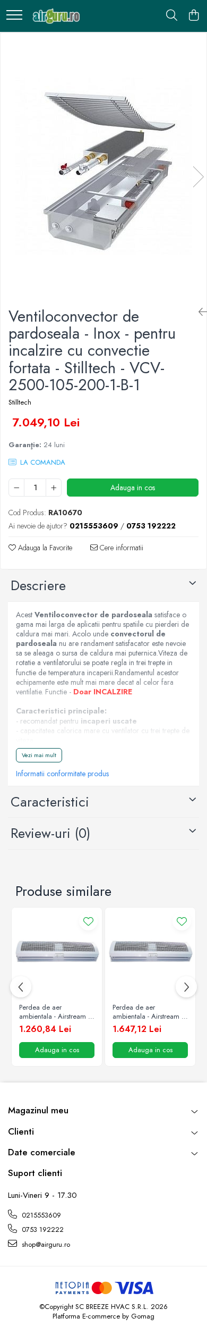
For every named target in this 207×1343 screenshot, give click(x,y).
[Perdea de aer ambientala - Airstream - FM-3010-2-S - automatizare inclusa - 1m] (57, 953)
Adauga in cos (132, 487)
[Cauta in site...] (171, 16)
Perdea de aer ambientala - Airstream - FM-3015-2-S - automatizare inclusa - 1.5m (148, 1012)
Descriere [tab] (38, 585)
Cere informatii (120, 547)
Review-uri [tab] (50, 833)
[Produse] (14, 16)
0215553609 (40, 1215)
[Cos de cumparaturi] (193, 16)
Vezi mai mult (39, 755)
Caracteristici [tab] (50, 802)
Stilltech (19, 402)
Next (197, 177)
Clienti (21, 1131)
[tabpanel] (103, 166)
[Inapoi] (198, 312)
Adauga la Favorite (44, 547)
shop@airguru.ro (45, 1244)
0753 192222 (42, 1229)
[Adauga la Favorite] (88, 921)
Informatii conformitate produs (62, 773)
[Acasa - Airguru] (54, 16)
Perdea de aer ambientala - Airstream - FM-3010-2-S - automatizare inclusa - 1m (54, 1012)
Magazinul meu (38, 1110)
